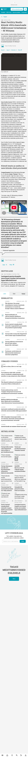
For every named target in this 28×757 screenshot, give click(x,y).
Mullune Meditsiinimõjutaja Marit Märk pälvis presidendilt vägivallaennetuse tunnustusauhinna (12, 401)
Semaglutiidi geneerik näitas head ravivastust (20, 488)
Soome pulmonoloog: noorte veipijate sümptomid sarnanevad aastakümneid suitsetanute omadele (12, 391)
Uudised (7, 301)
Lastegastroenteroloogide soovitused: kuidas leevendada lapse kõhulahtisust (13, 278)
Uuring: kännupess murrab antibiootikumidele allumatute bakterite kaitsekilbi (7, 469)
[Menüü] (2, 755)
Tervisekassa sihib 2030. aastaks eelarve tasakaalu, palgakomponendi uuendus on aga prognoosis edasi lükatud (13, 374)
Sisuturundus (8, 274)
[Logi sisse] (25, 755)
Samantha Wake (13, 110)
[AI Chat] (21, 755)
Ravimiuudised (16, 12)
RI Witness (4, 75)
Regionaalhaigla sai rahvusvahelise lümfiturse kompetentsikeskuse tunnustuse (15, 316)
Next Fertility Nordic (6, 102)
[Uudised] (7, 755)
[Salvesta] (26, 301)
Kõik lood (8, 12)
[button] (10, 541)
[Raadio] (12, 755)
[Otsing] (16, 755)
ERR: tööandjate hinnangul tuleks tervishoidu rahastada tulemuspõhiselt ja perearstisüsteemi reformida (12, 418)
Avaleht (3, 12)
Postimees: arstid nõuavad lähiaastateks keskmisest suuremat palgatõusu (13, 352)
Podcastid (24, 12)
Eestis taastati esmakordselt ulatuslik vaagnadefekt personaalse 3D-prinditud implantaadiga (16, 325)
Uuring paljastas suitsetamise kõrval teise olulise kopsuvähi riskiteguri (14, 343)
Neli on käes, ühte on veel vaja (12, 366)
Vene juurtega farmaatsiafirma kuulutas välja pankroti (7, 488)
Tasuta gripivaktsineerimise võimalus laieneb (20, 448)
